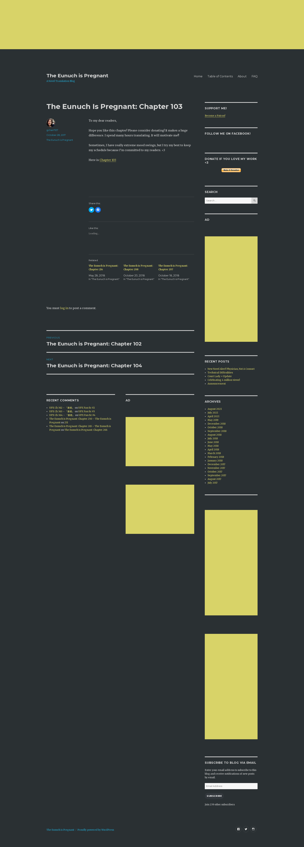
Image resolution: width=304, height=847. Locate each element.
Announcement (217, 383)
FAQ (255, 76)
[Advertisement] (105, 24)
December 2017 (216, 464)
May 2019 (213, 420)
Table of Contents (220, 76)
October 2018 (215, 427)
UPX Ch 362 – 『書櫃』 (61, 407)
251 (66, 422)
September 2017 (217, 475)
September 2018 (217, 431)
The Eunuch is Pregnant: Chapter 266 (85, 429)
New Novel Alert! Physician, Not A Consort (231, 368)
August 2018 (214, 434)
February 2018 (216, 456)
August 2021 (215, 409)
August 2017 (214, 479)
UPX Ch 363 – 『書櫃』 (61, 411)
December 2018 (217, 423)
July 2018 (213, 438)
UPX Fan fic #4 (87, 415)
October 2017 (215, 471)
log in (64, 308)
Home (198, 76)
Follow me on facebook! (228, 133)
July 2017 (212, 482)
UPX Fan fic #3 (86, 411)
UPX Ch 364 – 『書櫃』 (62, 415)
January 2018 (215, 460)
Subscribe (214, 795)
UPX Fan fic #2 (86, 407)
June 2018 (213, 442)
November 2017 (216, 468)
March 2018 (214, 453)
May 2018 (213, 445)
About (242, 76)
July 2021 (213, 412)
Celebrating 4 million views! (224, 380)
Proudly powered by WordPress (95, 829)
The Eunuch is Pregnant (77, 76)
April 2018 (213, 449)
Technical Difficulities (220, 372)
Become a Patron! (215, 115)
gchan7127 (52, 130)
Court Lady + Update (220, 376)
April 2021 (213, 416)
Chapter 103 (108, 160)
